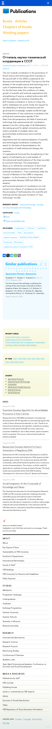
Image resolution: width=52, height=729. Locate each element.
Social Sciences (14, 392)
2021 (42, 358)
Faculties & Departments (13, 556)
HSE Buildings (8, 569)
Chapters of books (17, 27)
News (5, 401)
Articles (21, 21)
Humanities (12, 384)
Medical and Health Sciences (19, 387)
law (22, 342)
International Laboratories (14, 637)
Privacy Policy (37, 719)
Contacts (18, 719)
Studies (7, 585)
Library (5, 696)
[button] (6, 268)
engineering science (13, 339)
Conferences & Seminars (13, 655)
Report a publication (9, 40)
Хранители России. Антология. (21, 273)
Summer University (10, 612)
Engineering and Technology (19, 381)
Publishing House (10, 687)
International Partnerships (13, 560)
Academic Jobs (9, 659)
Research (8, 633)
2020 (7, 362)
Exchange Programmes (12, 608)
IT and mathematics (12, 342)
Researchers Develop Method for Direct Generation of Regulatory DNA (22, 448)
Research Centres (10, 642)
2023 (33, 358)
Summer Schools (10, 617)
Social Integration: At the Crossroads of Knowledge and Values (22, 485)
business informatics (13, 337)
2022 (38, 358)
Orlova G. (6, 68)
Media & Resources (14, 674)
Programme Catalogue (12, 594)
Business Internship (11, 625)
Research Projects (10, 646)
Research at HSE (23, 40)
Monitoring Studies (11, 650)
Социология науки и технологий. (15, 65)
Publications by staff (11, 678)
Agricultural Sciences (16, 379)
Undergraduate (9, 599)
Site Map (6, 723)
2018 (16, 362)
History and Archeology (28, 205)
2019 (12, 362)
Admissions (7, 590)
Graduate (7, 603)
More (21, 362)
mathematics (40, 342)
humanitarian (27, 339)
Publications (23, 11)
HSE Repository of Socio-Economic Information (23, 709)
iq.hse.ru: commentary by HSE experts (18, 691)
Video (5, 705)
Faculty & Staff (9, 565)
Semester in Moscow (11, 621)
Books (7, 21)
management (29, 342)
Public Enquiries (9, 578)
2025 (24, 358)
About (6, 538)
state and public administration (25, 345)
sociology (9, 345)
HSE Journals (8, 682)
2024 (29, 358)
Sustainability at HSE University (16, 552)
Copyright (27, 719)
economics (25, 337)
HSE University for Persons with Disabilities (20, 574)
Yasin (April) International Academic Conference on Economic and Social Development (24, 665)
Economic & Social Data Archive (16, 700)
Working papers (16, 32)
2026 (20, 358)
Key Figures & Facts (11, 547)
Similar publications (21, 264)
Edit (48, 726)
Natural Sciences (14, 390)
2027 (15, 358)
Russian (17, 213)
